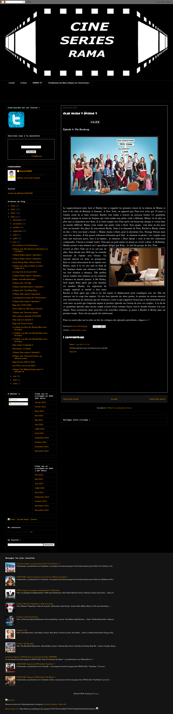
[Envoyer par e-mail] (94, 326)
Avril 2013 (39, 475)
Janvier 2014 (40, 402)
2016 (13, 206)
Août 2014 (39, 433)
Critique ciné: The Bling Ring (24, 290)
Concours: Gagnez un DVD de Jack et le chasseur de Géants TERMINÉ (31, 657)
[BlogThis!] (96, 326)
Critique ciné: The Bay (21, 283)
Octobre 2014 (40, 442)
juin (14, 242)
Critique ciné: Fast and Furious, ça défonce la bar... (27, 357)
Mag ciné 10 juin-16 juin (22, 323)
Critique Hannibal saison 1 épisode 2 (28, 287)
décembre (17, 220)
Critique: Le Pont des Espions (27, 617)
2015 (13, 209)
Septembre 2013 (42, 497)
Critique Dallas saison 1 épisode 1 (26, 276)
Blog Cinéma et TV (12, 709)
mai (15, 376)
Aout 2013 (39, 492)
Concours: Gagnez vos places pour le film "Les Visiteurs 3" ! (38, 563)
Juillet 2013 (39, 488)
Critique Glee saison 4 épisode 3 (26, 352)
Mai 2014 (39, 420)
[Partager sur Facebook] (101, 326)
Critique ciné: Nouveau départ (25, 312)
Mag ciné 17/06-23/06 (21, 305)
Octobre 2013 (40, 501)
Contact (23, 82)
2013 (13, 217)
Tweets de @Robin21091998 (20, 193)
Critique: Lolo (21, 630)
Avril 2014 (39, 416)
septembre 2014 (42, 438)
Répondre (73, 351)
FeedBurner (37, 156)
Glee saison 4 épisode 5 (22, 320)
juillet (15, 238)
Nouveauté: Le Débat (21, 348)
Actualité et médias (50, 704)
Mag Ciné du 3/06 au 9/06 (23, 362)
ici (147, 319)
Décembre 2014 (42, 451)
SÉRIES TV (37, 82)
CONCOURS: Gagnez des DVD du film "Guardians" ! (35, 664)
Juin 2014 (39, 424)
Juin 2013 (39, 483)
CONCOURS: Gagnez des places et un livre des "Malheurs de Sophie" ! (42, 577)
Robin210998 (26, 171)
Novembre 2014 (42, 447)
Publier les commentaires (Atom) (119, 408)
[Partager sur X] (99, 326)
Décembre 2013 (42, 510)
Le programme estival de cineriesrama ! (29, 298)
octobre (16, 227)
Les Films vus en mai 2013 (23, 365)
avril (15, 380)
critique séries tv (76, 330)
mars (15, 383)
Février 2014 (40, 407)
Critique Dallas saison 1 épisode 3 (26, 255)
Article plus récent (71, 399)
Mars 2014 (39, 411)
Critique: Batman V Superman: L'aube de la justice (35, 603)
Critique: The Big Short (25, 643)
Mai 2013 (39, 479)
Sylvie (72, 344)
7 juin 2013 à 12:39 (82, 344)
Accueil (11, 82)
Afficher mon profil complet (28, 178)
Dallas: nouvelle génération (24, 279)
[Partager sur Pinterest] (104, 326)
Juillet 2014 (39, 429)
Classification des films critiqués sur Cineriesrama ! (69, 82)
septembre (18, 231)
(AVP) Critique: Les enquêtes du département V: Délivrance (38, 590)
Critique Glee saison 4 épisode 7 (26, 301)
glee (84, 330)
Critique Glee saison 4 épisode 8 (26, 294)
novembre (17, 224)
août (15, 235)
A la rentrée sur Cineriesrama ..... (26, 245)
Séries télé (62, 704)
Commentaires (17, 404)
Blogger (96, 693)
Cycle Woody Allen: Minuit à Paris (26, 262)
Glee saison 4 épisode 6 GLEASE (26, 316)
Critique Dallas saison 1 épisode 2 (26, 259)
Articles (14, 400)
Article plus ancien (157, 399)
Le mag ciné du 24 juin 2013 (24, 272)
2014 (13, 213)
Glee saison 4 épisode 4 (22, 345)
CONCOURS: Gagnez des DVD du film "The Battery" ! (36, 677)
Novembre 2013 (42, 506)
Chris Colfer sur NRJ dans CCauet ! (27, 309)
